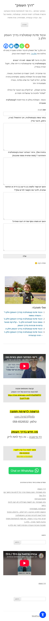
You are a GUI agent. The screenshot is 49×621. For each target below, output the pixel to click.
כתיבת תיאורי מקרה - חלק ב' (35, 522)
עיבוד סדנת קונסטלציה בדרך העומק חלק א (23, 329)
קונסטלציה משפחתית (38, 509)
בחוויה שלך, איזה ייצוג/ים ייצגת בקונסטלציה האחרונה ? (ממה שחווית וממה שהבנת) (27, 154)
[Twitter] (11, 46)
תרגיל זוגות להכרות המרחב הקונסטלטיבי (30, 515)
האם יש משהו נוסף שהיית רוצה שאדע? (29, 221)
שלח (24, 256)
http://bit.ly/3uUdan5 (25, 456)
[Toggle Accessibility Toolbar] (42, 614)
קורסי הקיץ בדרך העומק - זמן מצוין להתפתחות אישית (26, 519)
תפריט (24, 24)
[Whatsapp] (21, 46)
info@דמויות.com (24, 416)
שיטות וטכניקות (40, 499)
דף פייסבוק (35, 436)
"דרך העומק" (24, 5)
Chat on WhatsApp (22, 471)
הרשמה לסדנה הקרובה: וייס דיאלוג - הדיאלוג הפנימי (26, 512)
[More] (27, 46)
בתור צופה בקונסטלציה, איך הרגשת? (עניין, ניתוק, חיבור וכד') (27, 119)
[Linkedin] (16, 46)
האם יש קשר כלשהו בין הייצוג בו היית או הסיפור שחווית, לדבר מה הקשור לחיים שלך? (25, 188)
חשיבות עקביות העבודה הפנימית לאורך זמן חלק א (27, 525)
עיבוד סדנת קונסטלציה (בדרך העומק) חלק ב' (23, 319)
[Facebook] (6, 46)
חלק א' (34, 54)
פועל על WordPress (39, 616)
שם (42, 110)
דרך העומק (41, 489)
